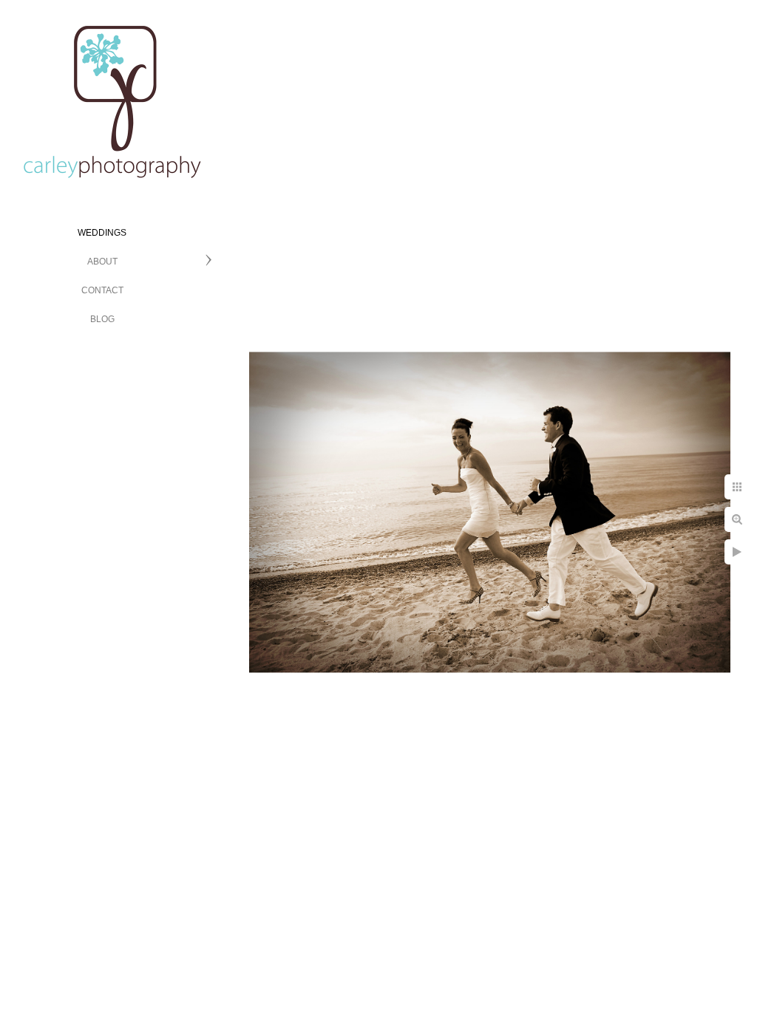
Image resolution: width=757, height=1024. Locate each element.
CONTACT (102, 290)
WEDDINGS (102, 233)
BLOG (102, 319)
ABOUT (102, 261)
